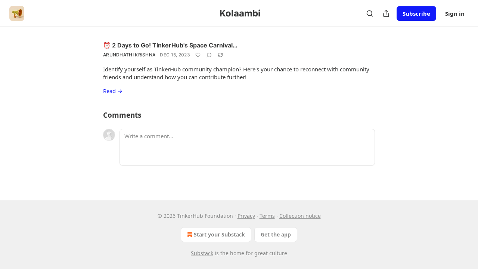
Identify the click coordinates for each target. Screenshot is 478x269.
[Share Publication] (386, 13)
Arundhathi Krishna (129, 55)
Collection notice (300, 215)
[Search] (369, 13)
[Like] (198, 54)
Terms (267, 215)
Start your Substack (219, 234)
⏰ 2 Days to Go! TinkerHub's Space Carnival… (170, 45)
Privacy (246, 215)
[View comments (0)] (209, 54)
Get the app (276, 234)
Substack (202, 253)
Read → (112, 91)
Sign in (455, 13)
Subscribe (416, 13)
